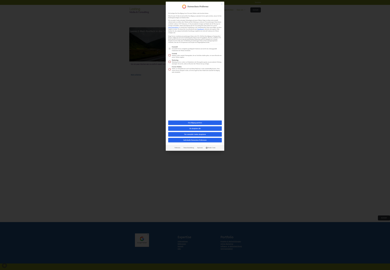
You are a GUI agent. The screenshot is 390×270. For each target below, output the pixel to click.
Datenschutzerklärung (173, 27)
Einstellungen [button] (200, 29)
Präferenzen (177, 147)
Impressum (200, 147)
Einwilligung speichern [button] (195, 123)
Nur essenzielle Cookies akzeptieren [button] (195, 134)
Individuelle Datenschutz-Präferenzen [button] (195, 140)
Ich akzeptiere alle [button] (195, 128)
